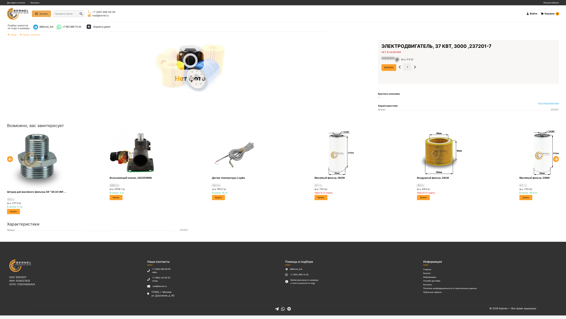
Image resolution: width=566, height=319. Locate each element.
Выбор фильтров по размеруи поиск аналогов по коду (304, 281)
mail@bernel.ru (160, 286)
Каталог (427, 273)
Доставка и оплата (16, 2)
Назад (13, 35)
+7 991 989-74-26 (71, 27)
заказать (389, 67)
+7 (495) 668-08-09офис (161, 270)
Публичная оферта (432, 292)
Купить (13, 211)
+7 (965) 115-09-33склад (161, 279)
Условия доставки (431, 281)
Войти (533, 13)
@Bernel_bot (46, 27)
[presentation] (10, 157)
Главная (427, 269)
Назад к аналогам (31, 35)
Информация (429, 277)
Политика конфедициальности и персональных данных (450, 288)
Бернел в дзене (101, 27)
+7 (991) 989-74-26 (299, 274)
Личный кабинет (551, 2)
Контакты (35, 2)
